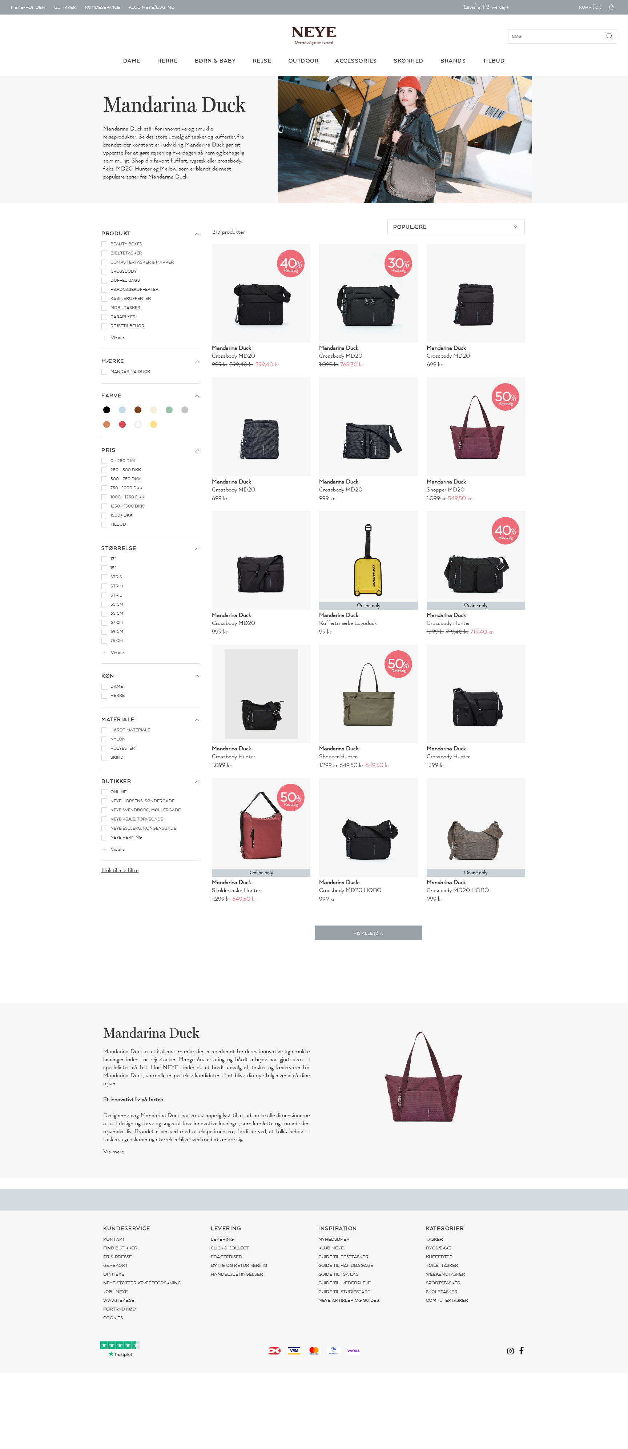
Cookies (113, 1317)
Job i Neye (115, 1291)
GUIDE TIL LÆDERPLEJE (344, 1282)
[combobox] (456, 227)
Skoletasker (442, 1291)
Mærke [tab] (112, 361)
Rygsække (438, 1248)
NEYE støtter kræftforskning (142, 1282)
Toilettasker (442, 1265)
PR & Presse (117, 1256)
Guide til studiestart (344, 1291)
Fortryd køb (119, 1309)
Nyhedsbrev (334, 1239)
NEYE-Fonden (28, 7)
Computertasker (447, 1300)
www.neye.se (118, 1300)
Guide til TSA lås (338, 1274)
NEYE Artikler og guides (348, 1300)
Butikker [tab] (116, 781)
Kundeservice (102, 7)
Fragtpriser (226, 1256)
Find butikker (120, 1248)
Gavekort (115, 1265)
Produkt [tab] (116, 233)
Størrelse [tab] (119, 548)
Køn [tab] (107, 676)
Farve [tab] (111, 396)
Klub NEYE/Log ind (151, 7)
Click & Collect (230, 1248)
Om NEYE (113, 1274)
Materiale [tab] (118, 720)
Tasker (434, 1239)
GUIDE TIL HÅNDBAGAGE (345, 1265)
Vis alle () (368, 933)
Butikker (65, 7)
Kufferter (439, 1256)
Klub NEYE (331, 1248)
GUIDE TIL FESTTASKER (343, 1256)
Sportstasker (443, 1282)
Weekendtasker (445, 1274)
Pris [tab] (108, 450)
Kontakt (114, 1239)
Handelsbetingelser (237, 1274)
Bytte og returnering (239, 1265)
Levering (222, 1239)
